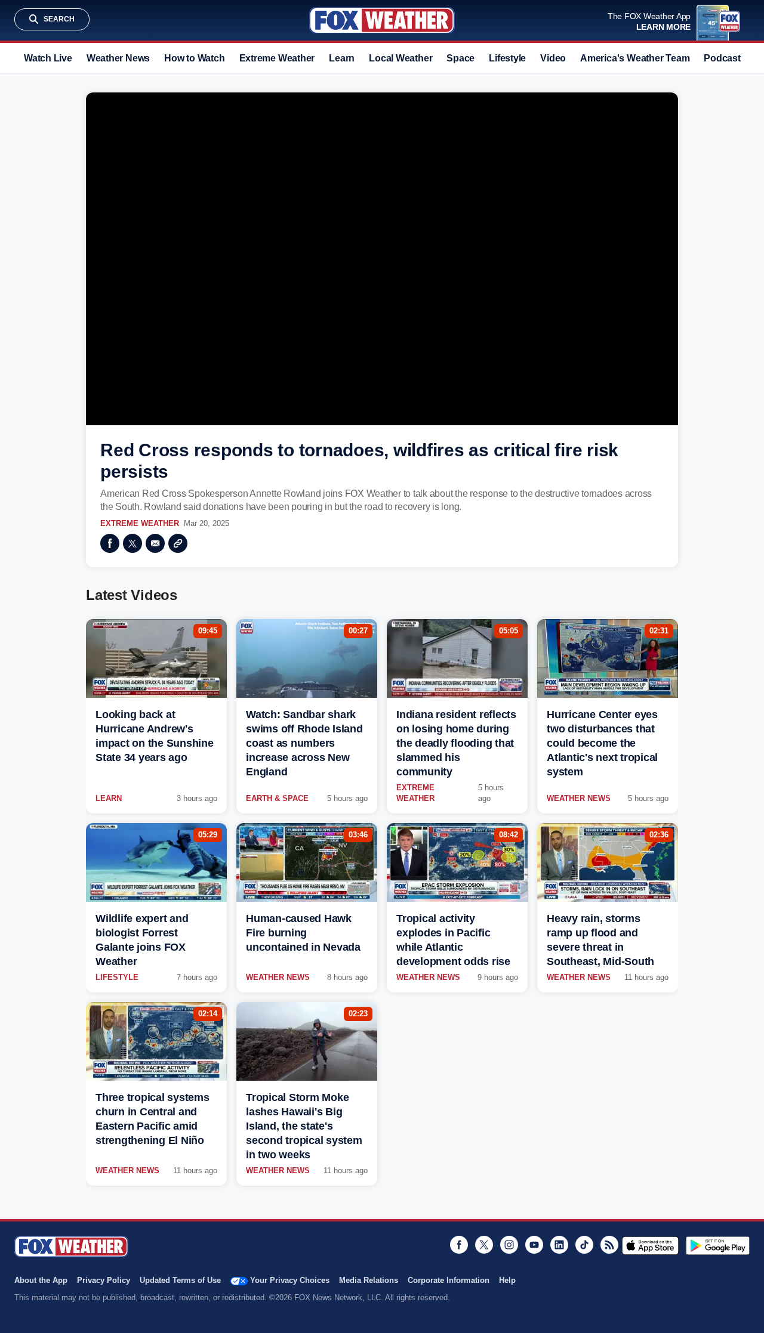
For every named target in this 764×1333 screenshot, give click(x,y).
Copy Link (177, 543)
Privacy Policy (103, 1280)
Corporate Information (448, 1280)
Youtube (534, 1245)
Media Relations (368, 1280)
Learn (342, 58)
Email (155, 543)
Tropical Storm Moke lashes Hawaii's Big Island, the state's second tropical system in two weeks (304, 1126)
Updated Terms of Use (180, 1280)
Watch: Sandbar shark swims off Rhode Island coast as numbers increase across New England (304, 743)
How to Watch (194, 58)
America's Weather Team (634, 58)
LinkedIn (559, 1245)
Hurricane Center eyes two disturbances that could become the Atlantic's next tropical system (602, 743)
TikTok (584, 1245)
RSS (609, 1245)
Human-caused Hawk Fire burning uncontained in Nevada (303, 933)
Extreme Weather (277, 58)
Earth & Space (277, 798)
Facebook (109, 543)
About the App (40, 1280)
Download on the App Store (650, 1245)
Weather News (118, 58)
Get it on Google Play (718, 1245)
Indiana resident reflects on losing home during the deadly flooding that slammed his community (456, 743)
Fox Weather (382, 20)
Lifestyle (507, 58)
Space (460, 58)
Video (553, 58)
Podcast (722, 58)
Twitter (132, 543)
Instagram (509, 1245)
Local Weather (400, 58)
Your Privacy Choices (289, 1280)
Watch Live (48, 58)
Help (507, 1280)
